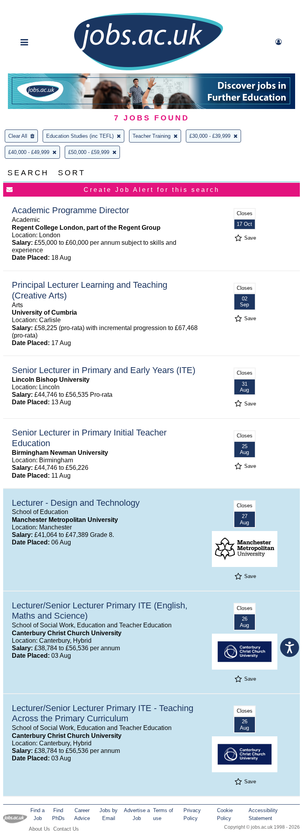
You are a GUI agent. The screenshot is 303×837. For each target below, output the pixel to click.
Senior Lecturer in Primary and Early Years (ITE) (103, 370)
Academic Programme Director (70, 210)
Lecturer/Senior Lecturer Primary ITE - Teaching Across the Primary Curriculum (102, 713)
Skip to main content (31, 7)
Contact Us (66, 829)
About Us (39, 829)
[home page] (148, 69)
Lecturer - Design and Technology (76, 503)
